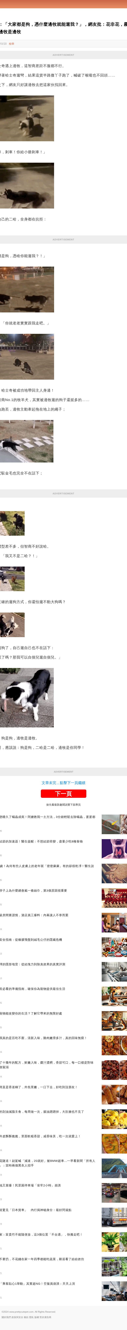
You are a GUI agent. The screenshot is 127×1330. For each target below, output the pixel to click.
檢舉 (11, 43)
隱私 (31, 1317)
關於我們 (6, 1317)
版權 (36, 1317)
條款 (26, 1317)
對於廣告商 (45, 1317)
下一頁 (63, 793)
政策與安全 (17, 1317)
